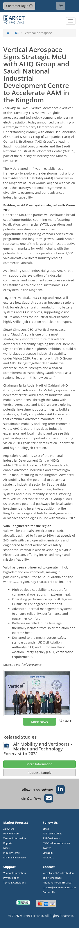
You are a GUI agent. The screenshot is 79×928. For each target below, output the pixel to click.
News (6, 847)
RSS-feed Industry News (56, 843)
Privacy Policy (11, 877)
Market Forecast (31, 916)
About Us (8, 828)
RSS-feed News (51, 838)
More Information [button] (39, 764)
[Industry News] (17, 33)
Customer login (17, 6)
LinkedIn (48, 852)
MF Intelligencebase (14, 857)
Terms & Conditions (14, 882)
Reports (7, 843)
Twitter (47, 847)
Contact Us (49, 892)
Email (46, 828)
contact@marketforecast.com (59, 887)
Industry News (11, 852)
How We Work (11, 833)
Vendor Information (14, 838)
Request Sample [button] (40, 772)
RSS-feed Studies (52, 833)
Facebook (48, 857)
